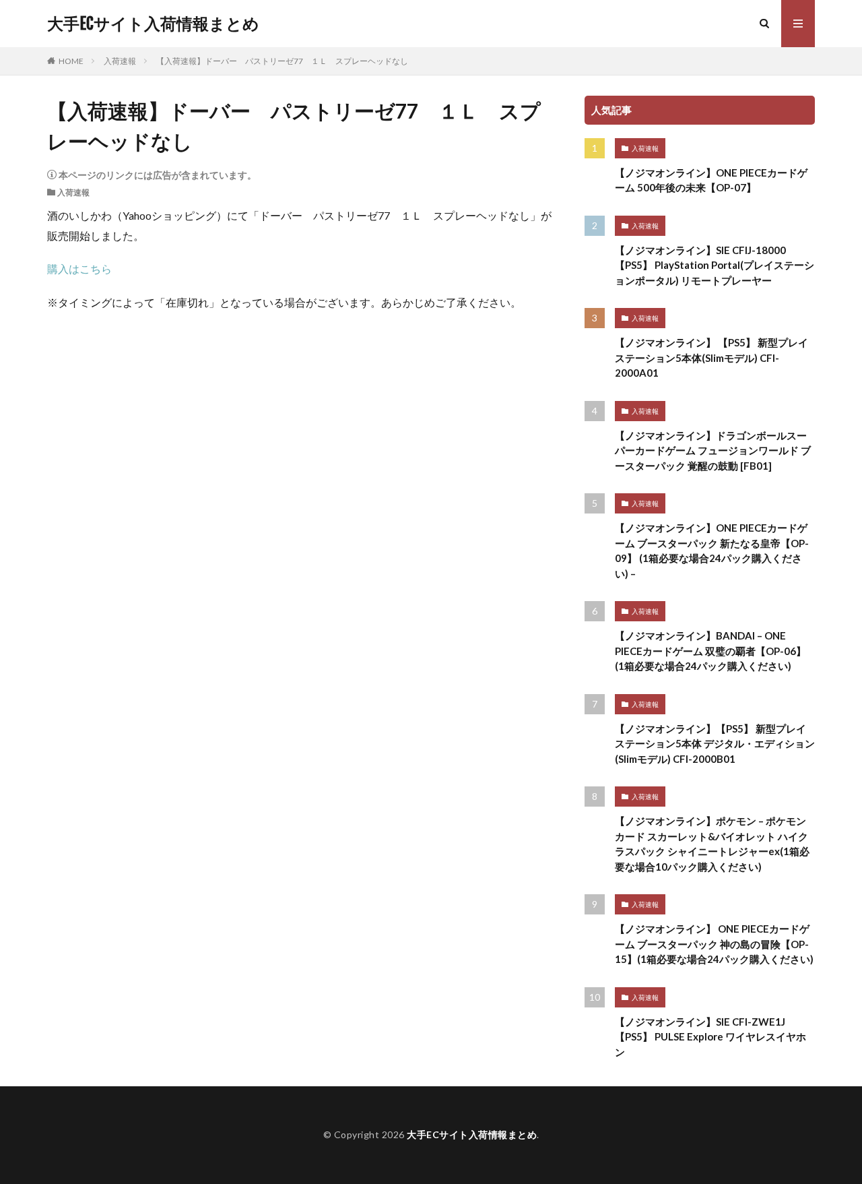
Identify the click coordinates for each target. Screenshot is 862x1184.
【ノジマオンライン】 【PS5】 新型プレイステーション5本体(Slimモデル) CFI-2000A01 (711, 357)
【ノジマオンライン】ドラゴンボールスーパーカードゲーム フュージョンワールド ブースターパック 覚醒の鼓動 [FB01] (713, 450)
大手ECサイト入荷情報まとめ (153, 23)
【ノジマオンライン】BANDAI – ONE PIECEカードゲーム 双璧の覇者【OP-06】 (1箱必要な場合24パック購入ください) (710, 650)
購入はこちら (79, 268)
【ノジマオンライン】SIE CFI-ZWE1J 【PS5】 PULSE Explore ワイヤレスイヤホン (710, 1037)
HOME (71, 61)
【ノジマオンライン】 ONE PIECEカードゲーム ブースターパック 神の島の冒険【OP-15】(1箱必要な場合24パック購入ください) (714, 944)
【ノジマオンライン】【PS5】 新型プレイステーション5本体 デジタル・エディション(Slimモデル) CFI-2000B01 (715, 743)
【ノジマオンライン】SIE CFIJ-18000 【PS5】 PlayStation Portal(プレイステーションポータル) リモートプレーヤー (714, 265)
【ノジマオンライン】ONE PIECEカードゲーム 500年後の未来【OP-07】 (711, 180)
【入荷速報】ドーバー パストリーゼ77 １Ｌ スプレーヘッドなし (282, 61)
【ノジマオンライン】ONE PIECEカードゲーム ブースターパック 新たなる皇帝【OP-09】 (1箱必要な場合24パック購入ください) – (712, 551)
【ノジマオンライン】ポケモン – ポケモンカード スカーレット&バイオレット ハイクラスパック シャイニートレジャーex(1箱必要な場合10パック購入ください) (712, 844)
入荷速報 (120, 61)
